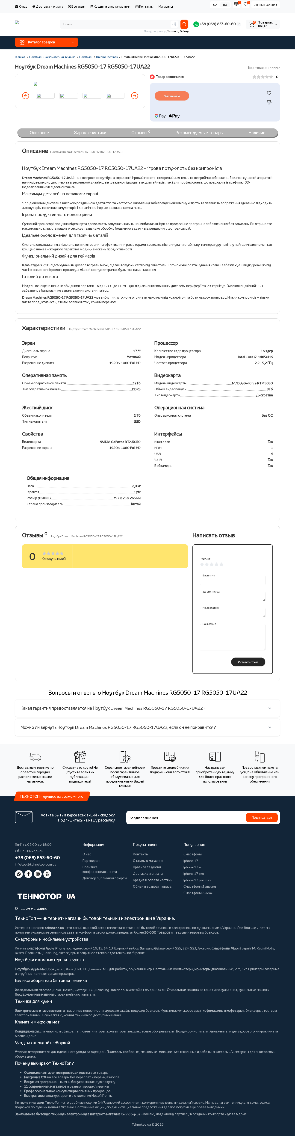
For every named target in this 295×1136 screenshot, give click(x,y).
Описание (39, 132)
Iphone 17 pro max (197, 880)
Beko (57, 990)
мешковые (149, 1052)
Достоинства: (211, 591)
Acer (60, 969)
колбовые (131, 1052)
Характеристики (90, 132)
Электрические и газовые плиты (40, 1010)
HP (85, 969)
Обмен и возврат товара (152, 886)
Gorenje (81, 990)
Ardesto (45, 990)
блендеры (253, 1010)
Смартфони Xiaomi (197, 893)
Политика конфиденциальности (100, 869)
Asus (69, 969)
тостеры (270, 1010)
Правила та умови (147, 867)
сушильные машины (254, 990)
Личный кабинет (265, 5)
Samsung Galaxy (152, 948)
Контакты (146, 6)
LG (91, 990)
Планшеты (33, 953)
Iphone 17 (190, 860)
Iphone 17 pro (193, 873)
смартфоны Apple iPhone (46, 948)
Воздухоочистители (192, 1031)
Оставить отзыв (248, 662)
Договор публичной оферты (105, 878)
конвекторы (116, 1031)
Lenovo (95, 969)
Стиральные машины (183, 990)
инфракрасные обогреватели (151, 1031)
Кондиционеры (27, 1031)
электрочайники (27, 1015)
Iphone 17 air (193, 867)
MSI (105, 969)
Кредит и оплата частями (111, 6)
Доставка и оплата (49, 6)
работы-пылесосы (214, 1052)
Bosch (68, 990)
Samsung (102, 990)
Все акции (78, 6)
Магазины (166, 6)
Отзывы (140, 132)
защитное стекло (93, 953)
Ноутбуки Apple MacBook (34, 969)
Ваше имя (209, 575)
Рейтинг (205, 559)
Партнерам (91, 860)
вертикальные (185, 1052)
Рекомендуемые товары (200, 132)
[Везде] (174, 24)
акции (99, 1107)
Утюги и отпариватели (32, 1052)
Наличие (257, 132)
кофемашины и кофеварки (223, 1010)
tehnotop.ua (54, 927)
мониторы (202, 969)
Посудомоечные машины (34, 994)
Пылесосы (114, 1052)
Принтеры (256, 969)
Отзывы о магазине (148, 860)
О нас (22, 6)
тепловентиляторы (90, 1031)
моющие (165, 1052)
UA (215, 5)
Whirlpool (118, 990)
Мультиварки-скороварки (181, 1010)
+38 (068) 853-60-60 (217, 23)
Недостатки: (211, 608)
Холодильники (26, 990)
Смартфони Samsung (199, 886)
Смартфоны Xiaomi (226, 948)
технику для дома (244, 1102)
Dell (78, 969)
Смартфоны (192, 854)
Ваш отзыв (209, 624)
